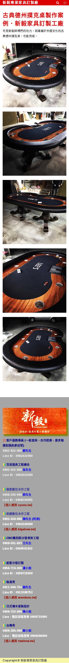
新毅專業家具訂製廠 (21, 3)
